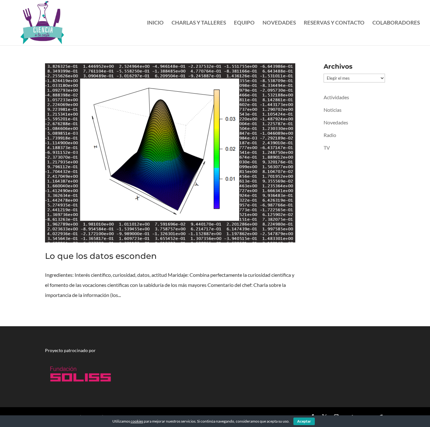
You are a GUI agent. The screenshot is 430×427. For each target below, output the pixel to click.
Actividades (336, 97)
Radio (330, 135)
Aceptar (304, 421)
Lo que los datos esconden (101, 256)
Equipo (244, 23)
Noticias (333, 110)
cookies (137, 421)
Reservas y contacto (334, 23)
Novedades (279, 23)
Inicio (155, 23)
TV (327, 148)
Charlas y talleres (199, 23)
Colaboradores (396, 23)
